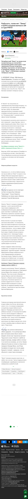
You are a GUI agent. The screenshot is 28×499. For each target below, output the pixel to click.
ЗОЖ (22, 449)
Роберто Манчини (6, 369)
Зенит (23, 79)
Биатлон (18, 449)
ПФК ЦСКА (19, 373)
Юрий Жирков (21, 371)
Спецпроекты (4, 452)
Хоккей (26, 449)
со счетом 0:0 (22, 81)
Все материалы (8, 58)
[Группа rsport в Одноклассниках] (19, 442)
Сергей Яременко (9, 55)
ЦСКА (11, 83)
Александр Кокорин (6, 373)
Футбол (3, 449)
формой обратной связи (14, 481)
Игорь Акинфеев (5, 371)
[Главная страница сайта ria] (1, 13)
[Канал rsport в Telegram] (25, 442)
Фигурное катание (10, 449)
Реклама (11, 452)
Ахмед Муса (13, 371)
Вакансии (3, 457)
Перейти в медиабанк (19, 48)
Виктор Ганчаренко (16, 369)
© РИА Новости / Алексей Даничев (7, 48)
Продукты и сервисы (20, 452)
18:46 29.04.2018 (5, 19)
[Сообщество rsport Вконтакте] (14, 442)
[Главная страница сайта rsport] (8, 13)
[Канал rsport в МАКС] (4, 442)
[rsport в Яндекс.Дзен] (9, 442)
